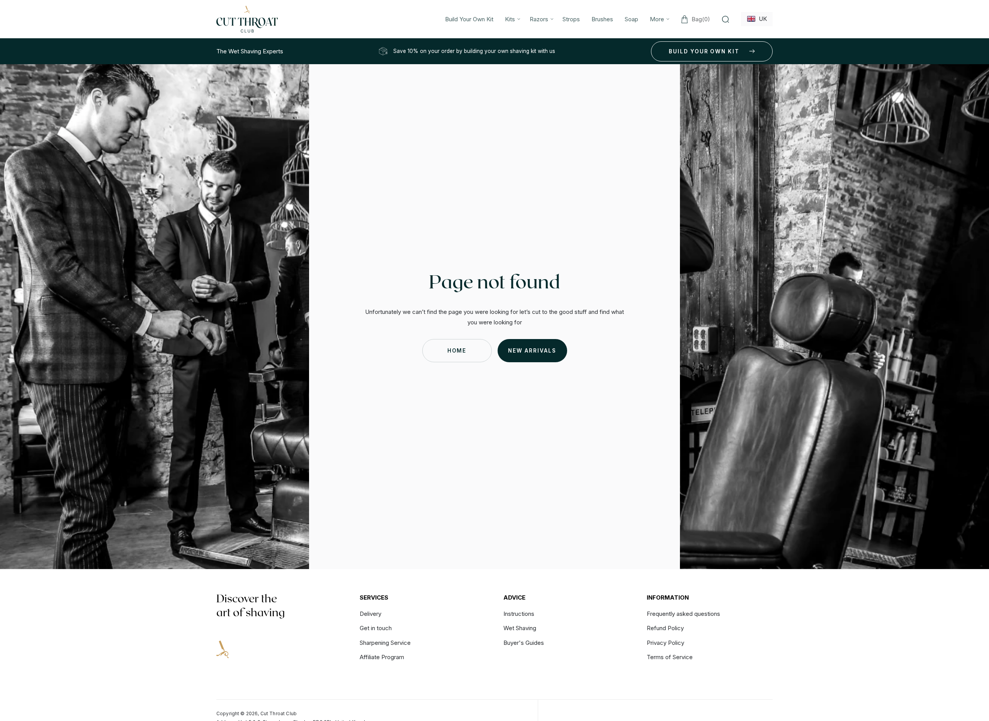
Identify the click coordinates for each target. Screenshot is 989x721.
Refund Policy (665, 628)
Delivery (370, 614)
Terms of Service (670, 657)
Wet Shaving (519, 628)
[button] (511, 19)
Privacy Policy (665, 642)
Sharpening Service (385, 642)
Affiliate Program (382, 657)
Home (457, 351)
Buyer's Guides (523, 642)
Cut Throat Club (278, 713)
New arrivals (532, 351)
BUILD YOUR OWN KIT (704, 51)
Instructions (518, 614)
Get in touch (376, 628)
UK (761, 18)
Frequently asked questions (683, 614)
